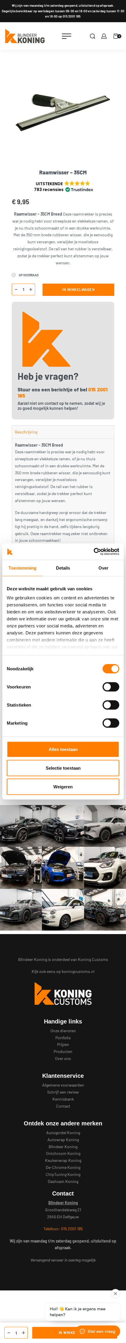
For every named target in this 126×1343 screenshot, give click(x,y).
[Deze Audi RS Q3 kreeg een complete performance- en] (63, 868)
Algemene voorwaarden (63, 1084)
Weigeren (63, 786)
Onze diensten (63, 1030)
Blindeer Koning (63, 1146)
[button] (63, 186)
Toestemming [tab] (22, 567)
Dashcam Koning (63, 1181)
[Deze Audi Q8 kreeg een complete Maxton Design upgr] (21, 910)
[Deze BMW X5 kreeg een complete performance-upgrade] (21, 868)
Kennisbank (63, 1098)
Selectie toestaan (63, 767)
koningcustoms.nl (78, 971)
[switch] (111, 686)
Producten (63, 1051)
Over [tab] (103, 567)
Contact (63, 1105)
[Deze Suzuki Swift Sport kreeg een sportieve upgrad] (105, 868)
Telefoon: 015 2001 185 (63, 1228)
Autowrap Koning (63, 1139)
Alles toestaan (63, 749)
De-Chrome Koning (63, 1167)
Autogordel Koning (63, 1132)
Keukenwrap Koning (63, 1160)
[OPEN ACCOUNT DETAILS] (104, 36)
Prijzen (63, 1044)
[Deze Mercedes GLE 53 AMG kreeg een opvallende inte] (105, 910)
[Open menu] (66, 36)
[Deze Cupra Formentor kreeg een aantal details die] (21, 826)
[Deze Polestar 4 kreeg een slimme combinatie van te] (63, 826)
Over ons (63, 1058)
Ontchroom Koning (63, 1153)
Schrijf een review (63, 1091)
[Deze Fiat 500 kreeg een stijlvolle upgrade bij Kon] (63, 910)
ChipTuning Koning (63, 1174)
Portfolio (63, 1037)
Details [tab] (63, 567)
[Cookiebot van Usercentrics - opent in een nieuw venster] (93, 552)
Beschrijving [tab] (26, 431)
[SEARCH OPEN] (93, 36)
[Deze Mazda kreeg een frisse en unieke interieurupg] (105, 826)
